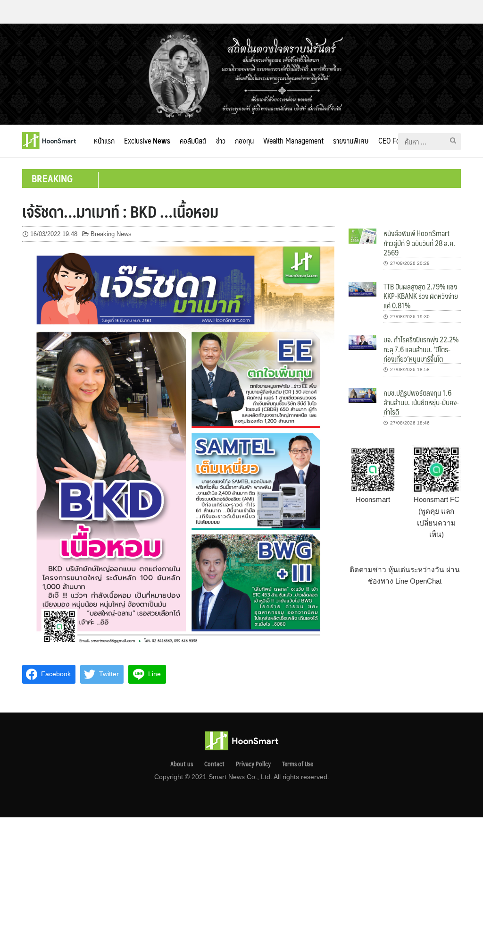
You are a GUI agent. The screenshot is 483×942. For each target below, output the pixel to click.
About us (181, 764)
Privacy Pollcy (253, 764)
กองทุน (244, 140)
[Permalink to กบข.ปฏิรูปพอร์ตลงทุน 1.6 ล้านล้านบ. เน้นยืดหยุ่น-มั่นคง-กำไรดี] (362, 395)
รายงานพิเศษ (351, 140)
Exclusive (147, 140)
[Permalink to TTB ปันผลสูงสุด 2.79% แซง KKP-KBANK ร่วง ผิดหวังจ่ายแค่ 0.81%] (362, 289)
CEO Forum (395, 140)
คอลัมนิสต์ (193, 140)
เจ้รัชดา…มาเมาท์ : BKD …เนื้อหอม (120, 211)
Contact (214, 764)
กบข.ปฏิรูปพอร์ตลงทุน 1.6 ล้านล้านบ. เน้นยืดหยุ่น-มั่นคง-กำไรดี (421, 402)
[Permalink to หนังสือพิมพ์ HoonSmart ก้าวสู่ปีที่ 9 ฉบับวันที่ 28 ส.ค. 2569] (362, 235)
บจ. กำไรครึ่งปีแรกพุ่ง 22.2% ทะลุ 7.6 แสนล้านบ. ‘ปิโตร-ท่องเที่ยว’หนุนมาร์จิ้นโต (420, 349)
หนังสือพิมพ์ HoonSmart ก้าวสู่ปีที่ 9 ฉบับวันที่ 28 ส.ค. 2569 (419, 243)
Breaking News (111, 234)
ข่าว (220, 140)
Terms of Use (297, 764)
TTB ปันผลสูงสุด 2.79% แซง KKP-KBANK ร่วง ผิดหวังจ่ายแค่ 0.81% (420, 296)
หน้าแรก (104, 140)
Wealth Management (293, 140)
